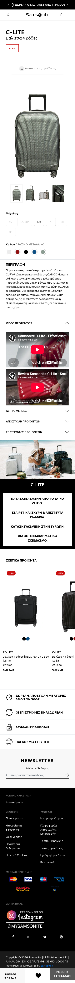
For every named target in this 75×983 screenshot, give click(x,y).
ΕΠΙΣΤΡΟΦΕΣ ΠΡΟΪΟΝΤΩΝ (24, 432)
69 (39, 222)
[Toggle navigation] (67, 15)
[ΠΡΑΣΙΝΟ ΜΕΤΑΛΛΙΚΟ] (43, 252)
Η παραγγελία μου (51, 818)
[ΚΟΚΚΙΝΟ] (17, 252)
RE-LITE (8, 652)
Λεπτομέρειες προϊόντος (40, 68)
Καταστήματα (14, 802)
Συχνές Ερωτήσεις (51, 848)
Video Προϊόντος (19, 323)
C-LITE (56, 652)
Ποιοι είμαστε (14, 818)
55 (10, 222)
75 (50, 222)
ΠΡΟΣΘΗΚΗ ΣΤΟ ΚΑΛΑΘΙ (62, 974)
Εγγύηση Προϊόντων (52, 855)
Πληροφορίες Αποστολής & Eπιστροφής (48, 829)
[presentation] (8, 5)
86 (10, 232)
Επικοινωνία (48, 862)
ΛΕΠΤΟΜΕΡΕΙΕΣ (16, 410)
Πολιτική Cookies (16, 855)
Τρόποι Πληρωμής (51, 840)
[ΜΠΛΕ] (34, 252)
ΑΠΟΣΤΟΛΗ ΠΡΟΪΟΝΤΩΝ (23, 421)
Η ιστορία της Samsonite (14, 827)
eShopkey (47, 965)
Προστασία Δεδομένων (13, 846)
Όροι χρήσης (14, 836)
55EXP (25, 222)
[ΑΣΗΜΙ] (9, 252)
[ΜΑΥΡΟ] (26, 252)
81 (62, 222)
